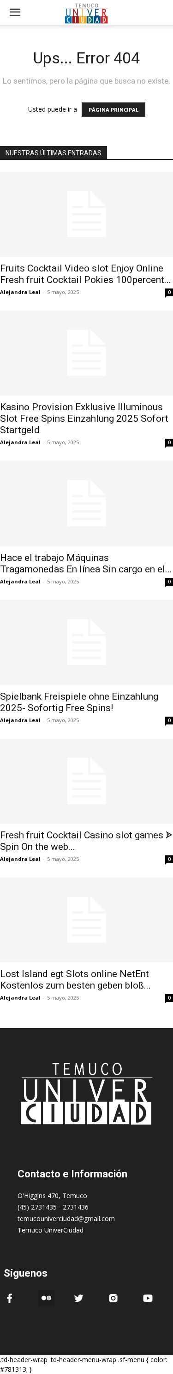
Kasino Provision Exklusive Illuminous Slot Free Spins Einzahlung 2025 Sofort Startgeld (84, 418)
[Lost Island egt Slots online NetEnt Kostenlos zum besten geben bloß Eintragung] (86, 919)
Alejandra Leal (20, 291)
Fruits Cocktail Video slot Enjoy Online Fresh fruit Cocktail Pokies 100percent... (85, 274)
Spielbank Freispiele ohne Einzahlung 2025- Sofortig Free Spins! (79, 702)
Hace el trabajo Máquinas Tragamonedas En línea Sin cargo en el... (86, 563)
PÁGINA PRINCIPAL (113, 109)
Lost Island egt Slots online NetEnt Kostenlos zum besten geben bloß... (75, 979)
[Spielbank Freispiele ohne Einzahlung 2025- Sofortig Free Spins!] (86, 642)
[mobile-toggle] (15, 12)
